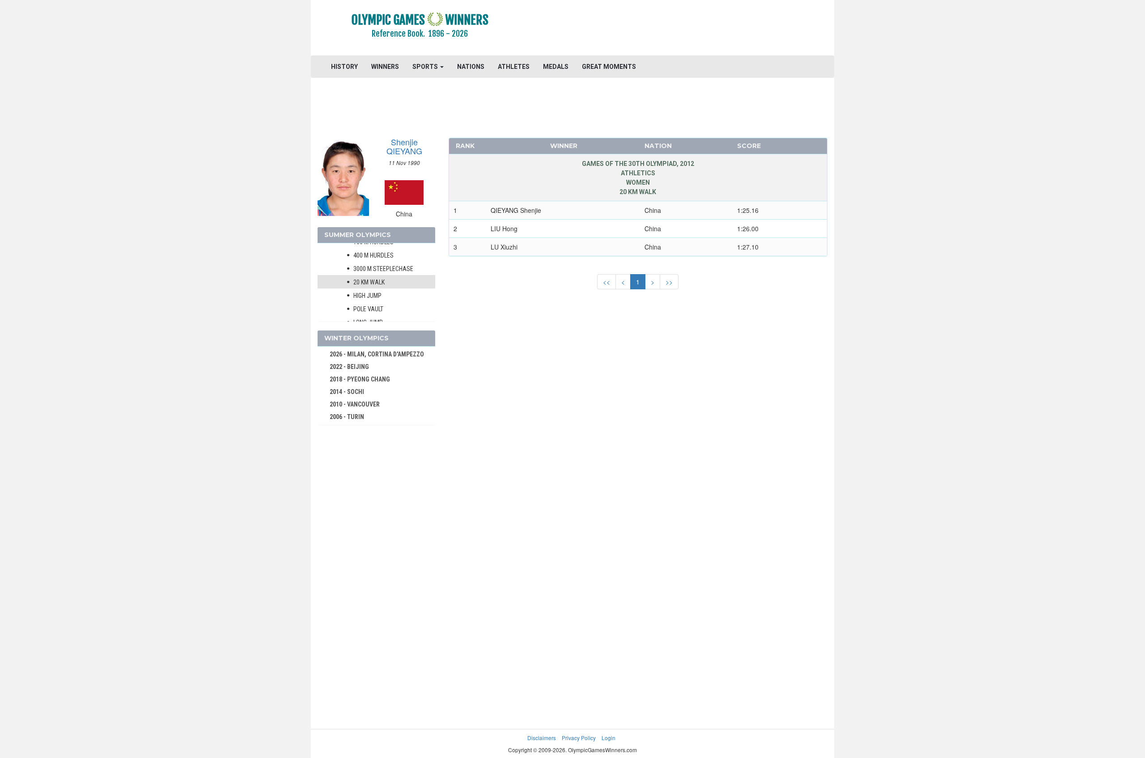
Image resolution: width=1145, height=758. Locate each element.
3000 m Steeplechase (383, 268)
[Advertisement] (682, 29)
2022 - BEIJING (349, 366)
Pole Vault (368, 309)
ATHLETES (514, 66)
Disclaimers (541, 737)
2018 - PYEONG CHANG (360, 379)
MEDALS (555, 66)
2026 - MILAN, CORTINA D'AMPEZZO (377, 354)
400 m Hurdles (373, 255)
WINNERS (385, 66)
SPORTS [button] (425, 66)
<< (606, 281)
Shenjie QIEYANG (404, 146)
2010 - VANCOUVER (355, 404)
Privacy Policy (579, 737)
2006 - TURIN (347, 416)
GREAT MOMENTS (609, 66)
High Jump (367, 295)
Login (608, 737)
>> (669, 281)
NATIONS (470, 66)
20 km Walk (369, 282)
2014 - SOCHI (347, 391)
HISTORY (344, 66)
